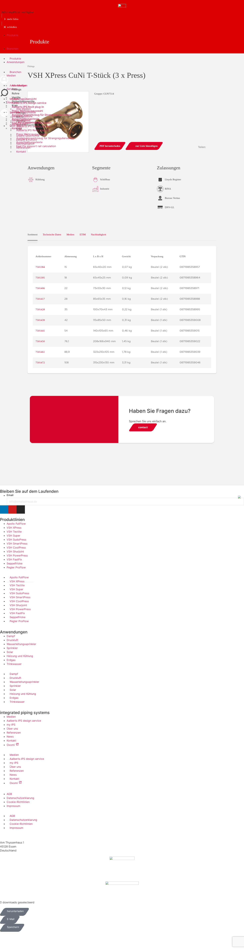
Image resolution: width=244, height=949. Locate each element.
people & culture (26, 139)
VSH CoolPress (16, 547)
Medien (11, 716)
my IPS (11, 724)
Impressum (13, 806)
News (10, 736)
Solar (10, 652)
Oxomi (11, 744)
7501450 (40, 341)
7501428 (40, 309)
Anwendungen (13, 632)
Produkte (12, 35)
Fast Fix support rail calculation (36, 146)
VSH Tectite (14, 531)
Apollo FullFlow (16, 523)
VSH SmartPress (17, 543)
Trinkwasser (14, 664)
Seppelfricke (14, 563)
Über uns (12, 728)
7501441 (40, 330)
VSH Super (13, 535)
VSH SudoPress (16, 539)
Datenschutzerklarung (20, 798)
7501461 (40, 352)
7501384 (40, 267)
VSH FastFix (14, 559)
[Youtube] (12, 509)
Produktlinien (12, 519)
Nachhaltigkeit (21, 120)
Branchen (12, 48)
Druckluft (12, 640)
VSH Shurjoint (15, 551)
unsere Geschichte (27, 135)
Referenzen (19, 124)
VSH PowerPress (17, 555)
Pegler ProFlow (16, 567)
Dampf (11, 636)
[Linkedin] (4, 509)
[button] (122, 49)
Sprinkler (12, 648)
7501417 (40, 299)
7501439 (40, 320)
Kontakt (17, 128)
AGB (9, 794)
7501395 (40, 277)
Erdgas (11, 660)
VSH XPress (14, 527)
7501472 (40, 362)
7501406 (40, 288)
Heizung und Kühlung (20, 656)
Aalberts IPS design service (24, 720)
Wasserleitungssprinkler (21, 644)
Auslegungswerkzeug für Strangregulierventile (45, 138)
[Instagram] (21, 509)
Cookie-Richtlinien (18, 802)
